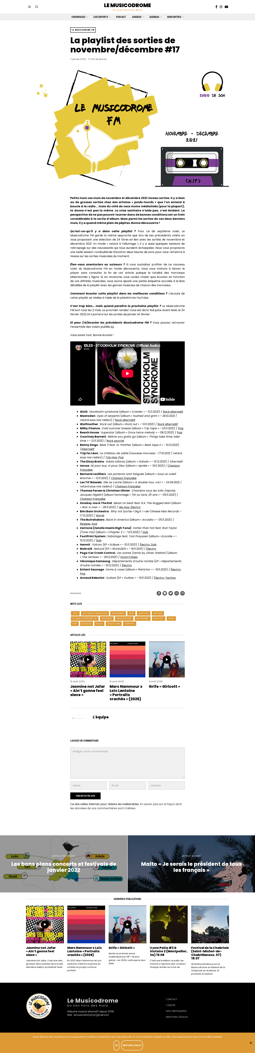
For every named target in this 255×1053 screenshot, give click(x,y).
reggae (86, 623)
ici (112, 327)
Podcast (121, 17)
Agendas (154, 17)
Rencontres (174, 17)
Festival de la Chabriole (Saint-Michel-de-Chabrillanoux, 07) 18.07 (210, 953)
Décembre (118, 613)
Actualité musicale (95, 613)
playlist (159, 618)
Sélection (114, 623)
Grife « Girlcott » (164, 686)
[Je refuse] (250, 1043)
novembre (143, 618)
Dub (131, 613)
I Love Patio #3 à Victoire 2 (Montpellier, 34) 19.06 (169, 951)
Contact (171, 999)
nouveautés (124, 618)
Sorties (129, 623)
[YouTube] (226, 7)
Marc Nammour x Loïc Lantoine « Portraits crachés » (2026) (126, 692)
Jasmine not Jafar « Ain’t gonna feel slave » (87, 690)
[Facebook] (216, 7)
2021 (75, 613)
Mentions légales (177, 1016)
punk (171, 618)
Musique (107, 618)
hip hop (158, 613)
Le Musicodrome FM (83, 30)
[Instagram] (221, 7)
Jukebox (136, 17)
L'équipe (101, 717)
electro (144, 613)
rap (75, 623)
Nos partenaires (176, 1011)
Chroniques (78, 17)
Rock (99, 623)
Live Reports (100, 17)
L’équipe (170, 1005)
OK (116, 1045)
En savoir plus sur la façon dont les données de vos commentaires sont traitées (126, 806)
